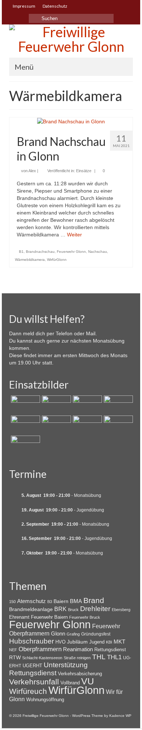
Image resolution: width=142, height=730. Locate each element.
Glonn (58, 633)
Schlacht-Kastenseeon (42, 658)
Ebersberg (121, 609)
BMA (76, 601)
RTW (15, 657)
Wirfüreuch (28, 691)
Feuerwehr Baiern (49, 617)
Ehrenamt (19, 617)
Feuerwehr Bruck (84, 617)
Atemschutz (31, 601)
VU (87, 681)
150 (12, 601)
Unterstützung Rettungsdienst (48, 669)
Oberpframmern (40, 649)
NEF (13, 650)
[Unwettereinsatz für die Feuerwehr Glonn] (86, 425)
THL (99, 657)
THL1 (114, 657)
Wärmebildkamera (30, 260)
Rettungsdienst (110, 649)
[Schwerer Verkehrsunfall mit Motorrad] (55, 404)
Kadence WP (120, 716)
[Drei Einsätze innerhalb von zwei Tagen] (117, 404)
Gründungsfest (95, 634)
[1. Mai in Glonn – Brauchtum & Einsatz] (117, 425)
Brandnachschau (40, 252)
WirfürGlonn (57, 260)
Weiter (74, 234)
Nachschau (97, 252)
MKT (119, 641)
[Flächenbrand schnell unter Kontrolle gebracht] (86, 404)
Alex (32, 171)
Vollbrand (70, 682)
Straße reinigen (77, 658)
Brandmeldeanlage (31, 609)
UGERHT (32, 665)
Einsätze (83, 171)
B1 (21, 252)
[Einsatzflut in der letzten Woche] (24, 445)
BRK (60, 609)
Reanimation (78, 649)
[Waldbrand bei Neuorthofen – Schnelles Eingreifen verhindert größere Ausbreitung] (24, 404)
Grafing (73, 634)
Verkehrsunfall (34, 681)
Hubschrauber (31, 641)
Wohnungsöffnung (45, 699)
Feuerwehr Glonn (71, 252)
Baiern (61, 601)
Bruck (73, 609)
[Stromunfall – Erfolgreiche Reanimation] (55, 425)
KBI (109, 642)
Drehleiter (95, 609)
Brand (93, 600)
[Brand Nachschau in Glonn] (71, 121)
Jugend (96, 642)
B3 (49, 601)
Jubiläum (77, 642)
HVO (60, 642)
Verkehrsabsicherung (80, 673)
